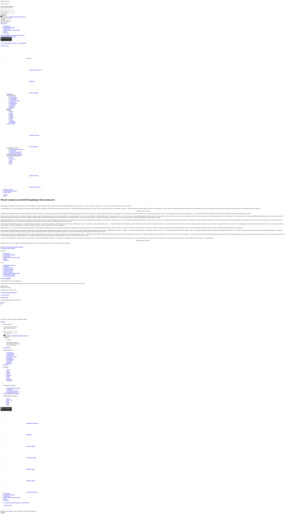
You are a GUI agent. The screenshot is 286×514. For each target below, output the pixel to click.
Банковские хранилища (35, 69)
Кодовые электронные (15, 153)
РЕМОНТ (9, 109)
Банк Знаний (7, 28)
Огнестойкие (13, 99)
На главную (4, 23)
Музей (5, 31)
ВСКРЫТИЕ (10, 94)
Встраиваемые (13, 103)
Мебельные (12, 102)
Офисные (12, 107)
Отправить (3, 15)
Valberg (11, 111)
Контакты (6, 32)
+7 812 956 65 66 (5, 43)
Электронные (13, 96)
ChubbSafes (12, 122)
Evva (11, 160)
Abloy (11, 157)
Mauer (11, 161)
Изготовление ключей (34, 187)
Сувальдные (13, 150)
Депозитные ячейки (34, 135)
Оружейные (13, 104)
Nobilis (11, 114)
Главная (6, 194)
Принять (3, 512)
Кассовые (12, 106)
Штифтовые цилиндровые (16, 149)
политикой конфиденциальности (17, 16)
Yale (11, 164)
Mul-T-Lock (12, 158)
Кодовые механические (15, 152)
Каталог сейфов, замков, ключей (12, 30)
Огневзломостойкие (15, 100)
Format (11, 118)
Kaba (11, 162)
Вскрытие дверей (33, 175)
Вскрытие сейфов (33, 92)
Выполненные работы (9, 27)
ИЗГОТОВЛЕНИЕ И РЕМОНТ (15, 154)
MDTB (11, 115)
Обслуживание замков (9, 275)
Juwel (11, 119)
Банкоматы (32, 81)
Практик (12, 117)
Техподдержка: (17, 43)
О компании (7, 26)
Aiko (11, 113)
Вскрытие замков (33, 146)
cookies (11, 511)
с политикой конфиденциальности (20, 335)
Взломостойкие (13, 98)
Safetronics (12, 121)
